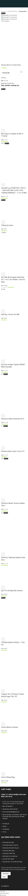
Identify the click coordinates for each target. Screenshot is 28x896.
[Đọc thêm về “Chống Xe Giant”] (3, 222)
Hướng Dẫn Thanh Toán (8, 853)
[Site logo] (6, 4)
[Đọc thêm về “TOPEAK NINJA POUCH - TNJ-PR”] (3, 639)
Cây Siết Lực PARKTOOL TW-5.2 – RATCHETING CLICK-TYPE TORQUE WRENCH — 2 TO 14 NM (13, 190)
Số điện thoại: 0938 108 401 (10, 809)
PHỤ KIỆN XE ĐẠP (12, 11)
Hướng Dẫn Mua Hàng (8, 850)
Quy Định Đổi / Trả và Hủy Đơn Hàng (12, 861)
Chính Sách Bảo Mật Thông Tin (10, 848)
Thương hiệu (5, 829)
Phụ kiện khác (23, 11)
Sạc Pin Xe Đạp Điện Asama (12, 591)
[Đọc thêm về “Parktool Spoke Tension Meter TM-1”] (3, 500)
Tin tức (4, 832)
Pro (21, 72)
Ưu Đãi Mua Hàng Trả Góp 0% (10, 845)
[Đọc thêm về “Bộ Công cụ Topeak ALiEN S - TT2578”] (3, 131)
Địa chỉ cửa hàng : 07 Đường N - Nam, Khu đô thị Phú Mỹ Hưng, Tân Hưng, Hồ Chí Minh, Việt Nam (14, 816)
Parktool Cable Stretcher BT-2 (12, 419)
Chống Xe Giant (7, 225)
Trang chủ (3, 11)
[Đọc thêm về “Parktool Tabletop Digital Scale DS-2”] (3, 554)
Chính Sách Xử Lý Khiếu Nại (9, 856)
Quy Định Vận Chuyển (8, 859)
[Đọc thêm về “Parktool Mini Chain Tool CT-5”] (3, 448)
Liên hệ (4, 826)
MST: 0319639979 (7, 806)
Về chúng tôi (5, 823)
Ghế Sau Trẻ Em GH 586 (10, 314)
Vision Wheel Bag (8, 777)
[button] (3, 274)
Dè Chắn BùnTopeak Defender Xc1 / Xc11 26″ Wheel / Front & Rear (13, 279)
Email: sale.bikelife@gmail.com (10, 812)
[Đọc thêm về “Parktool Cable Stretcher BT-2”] (3, 416)
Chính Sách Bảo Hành (8, 842)
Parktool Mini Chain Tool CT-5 (12, 451)
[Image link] (7, 880)
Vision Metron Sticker (9, 727)
